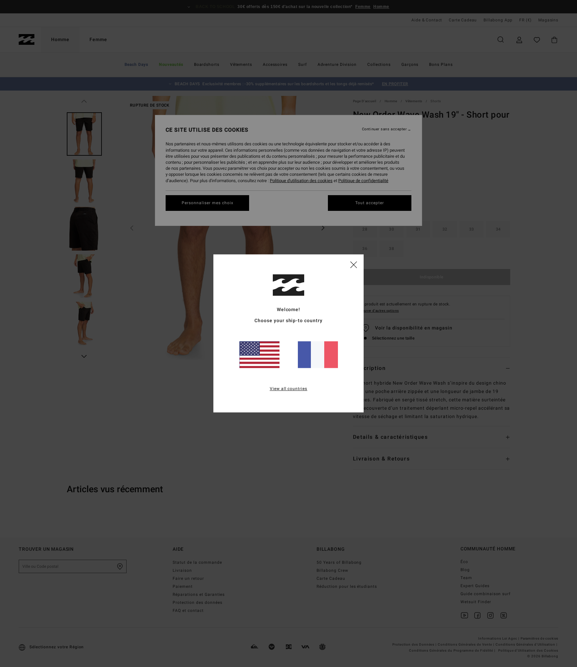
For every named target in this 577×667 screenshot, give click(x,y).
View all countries (289, 389)
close (353, 264)
